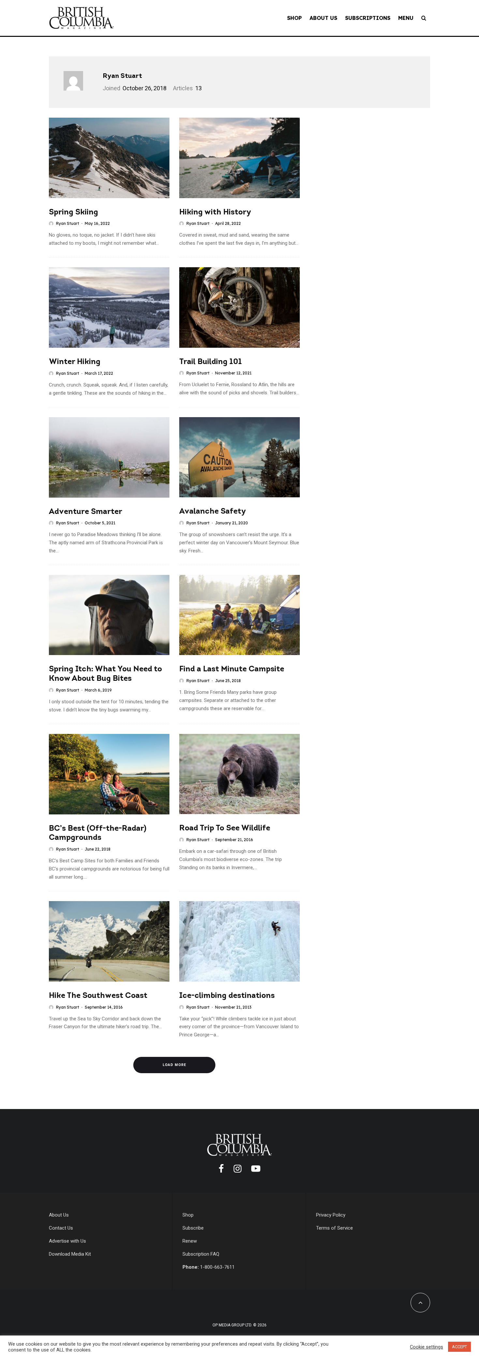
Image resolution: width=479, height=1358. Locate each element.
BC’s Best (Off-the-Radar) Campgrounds (97, 833)
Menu (406, 18)
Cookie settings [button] (426, 1347)
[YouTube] (255, 1168)
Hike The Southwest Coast (98, 996)
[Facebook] (221, 1168)
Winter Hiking (74, 362)
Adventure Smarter (85, 512)
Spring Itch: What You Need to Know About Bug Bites (105, 674)
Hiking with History (215, 212)
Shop (294, 18)
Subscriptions (367, 18)
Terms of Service (334, 1228)
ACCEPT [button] (459, 1346)
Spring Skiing (73, 212)
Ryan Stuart (122, 76)
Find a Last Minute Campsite (231, 669)
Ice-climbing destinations (227, 996)
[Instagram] (237, 1168)
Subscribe (193, 1228)
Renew (189, 1241)
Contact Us (61, 1228)
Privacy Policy (330, 1215)
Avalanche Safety (212, 512)
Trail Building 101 (210, 362)
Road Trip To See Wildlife (224, 828)
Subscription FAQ (200, 1254)
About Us (323, 18)
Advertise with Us (67, 1241)
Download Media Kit (70, 1254)
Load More (174, 1065)
